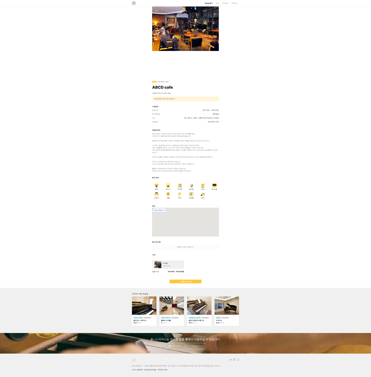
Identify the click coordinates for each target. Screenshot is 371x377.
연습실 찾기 (209, 3)
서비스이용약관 (137, 370)
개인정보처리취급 (150, 370)
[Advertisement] (185, 66)
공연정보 (225, 3)
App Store (175, 346)
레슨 (217, 3)
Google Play (197, 346)
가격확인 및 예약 (185, 281)
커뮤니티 (234, 3)
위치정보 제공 (162, 370)
